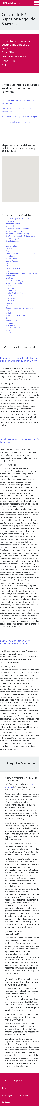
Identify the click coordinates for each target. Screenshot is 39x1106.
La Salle (9, 313)
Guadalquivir (11, 325)
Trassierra (10, 300)
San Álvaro (10, 278)
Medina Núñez (11, 246)
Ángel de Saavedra (13, 271)
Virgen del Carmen (13, 224)
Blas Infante (10, 276)
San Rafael (10, 286)
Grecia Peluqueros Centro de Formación (21, 273)
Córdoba (9, 318)
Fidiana (8, 330)
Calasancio (10, 305)
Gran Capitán (11, 333)
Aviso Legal (7, 1095)
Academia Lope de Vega (15, 281)
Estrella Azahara (12, 258)
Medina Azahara (12, 261)
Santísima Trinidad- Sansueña (17, 315)
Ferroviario (10, 221)
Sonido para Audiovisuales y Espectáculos (18, 122)
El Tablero (10, 295)
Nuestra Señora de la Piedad (17, 231)
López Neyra (10, 298)
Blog (4, 1088)
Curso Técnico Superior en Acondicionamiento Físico (15, 642)
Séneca (8, 251)
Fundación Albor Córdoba (16, 293)
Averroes (9, 323)
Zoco (8, 263)
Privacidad (23, 1095)
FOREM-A (9, 266)
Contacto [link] (6, 1102)
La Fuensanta (11, 291)
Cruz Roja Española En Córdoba (18, 219)
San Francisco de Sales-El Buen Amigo (20, 236)
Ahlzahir (9, 303)
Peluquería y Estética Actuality (17, 233)
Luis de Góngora (12, 238)
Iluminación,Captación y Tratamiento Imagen (19, 116)
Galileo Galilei (11, 288)
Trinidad (9, 248)
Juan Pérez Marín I (13, 328)
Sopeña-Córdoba (12, 241)
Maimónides (10, 226)
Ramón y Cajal (11, 320)
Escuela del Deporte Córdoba (17, 229)
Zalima (8, 243)
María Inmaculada (13, 268)
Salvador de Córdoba (14, 283)
